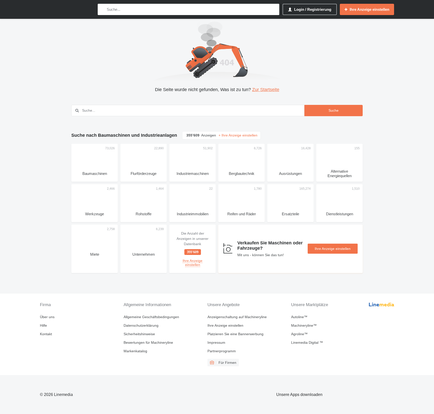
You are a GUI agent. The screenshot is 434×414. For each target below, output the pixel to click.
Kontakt (46, 334)
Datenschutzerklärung (141, 325)
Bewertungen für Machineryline (148, 342)
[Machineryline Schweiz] (66, 9)
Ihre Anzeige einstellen (333, 249)
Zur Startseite (265, 89)
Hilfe (43, 325)
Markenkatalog (135, 351)
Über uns (47, 317)
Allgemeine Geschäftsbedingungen (151, 317)
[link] (192, 249)
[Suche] (102, 9)
